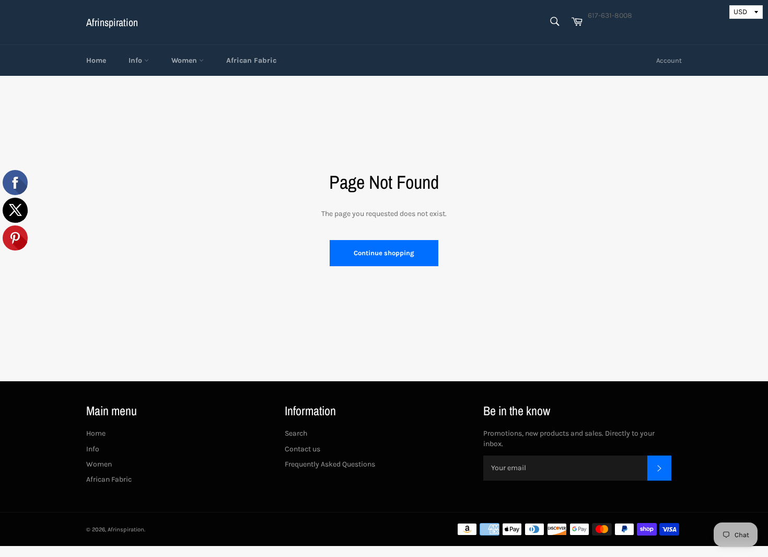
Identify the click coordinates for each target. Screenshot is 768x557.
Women (185, 60)
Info (136, 60)
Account (669, 60)
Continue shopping (384, 253)
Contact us (302, 449)
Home (96, 60)
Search (296, 433)
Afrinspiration (112, 22)
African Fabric (251, 60)
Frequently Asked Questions (330, 464)
